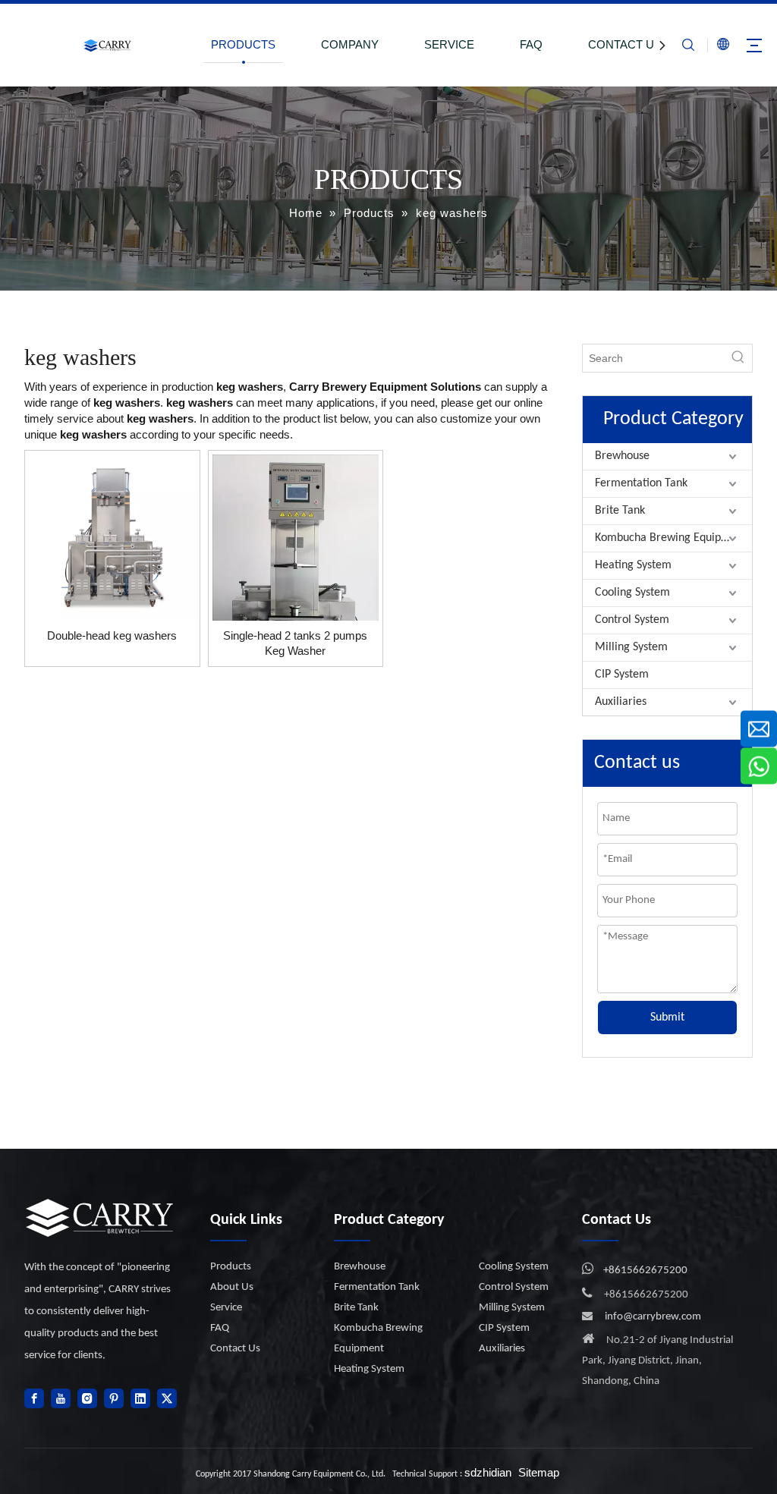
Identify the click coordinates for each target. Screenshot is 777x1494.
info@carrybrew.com (653, 1317)
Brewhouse (622, 456)
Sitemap (538, 1472)
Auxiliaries (620, 702)
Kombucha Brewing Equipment (671, 538)
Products (230, 1266)
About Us (231, 1287)
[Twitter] (167, 1398)
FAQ (531, 44)
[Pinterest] (114, 1398)
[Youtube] (61, 1398)
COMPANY (350, 44)
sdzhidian (487, 1472)
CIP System (622, 674)
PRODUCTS (243, 44)
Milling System (631, 647)
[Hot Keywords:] (738, 358)
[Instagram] (87, 1398)
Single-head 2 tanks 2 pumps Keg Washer (295, 643)
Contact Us (235, 1348)
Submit (667, 1017)
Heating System (633, 565)
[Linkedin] (140, 1398)
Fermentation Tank (641, 483)
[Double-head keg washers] (112, 536)
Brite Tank (620, 511)
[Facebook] (34, 1398)
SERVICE (449, 44)
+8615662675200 (645, 1270)
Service (226, 1307)
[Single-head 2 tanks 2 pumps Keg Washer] (295, 585)
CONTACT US (625, 44)
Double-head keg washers (112, 635)
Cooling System (632, 593)
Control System (632, 620)
